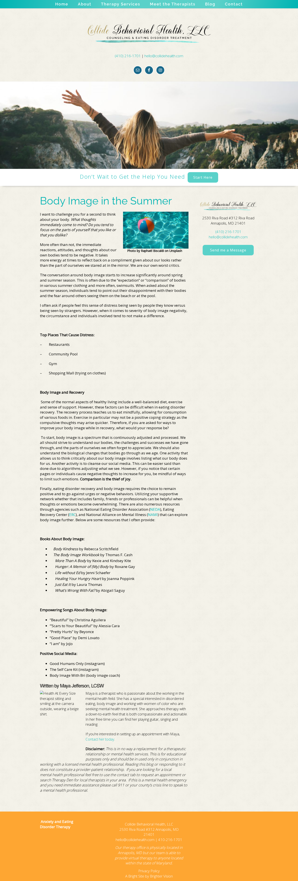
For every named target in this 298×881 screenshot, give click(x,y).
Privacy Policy (149, 870)
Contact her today (100, 739)
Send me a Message (228, 250)
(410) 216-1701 (128, 55)
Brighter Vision (161, 876)
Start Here (202, 177)
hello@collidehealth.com (163, 55)
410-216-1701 (170, 839)
